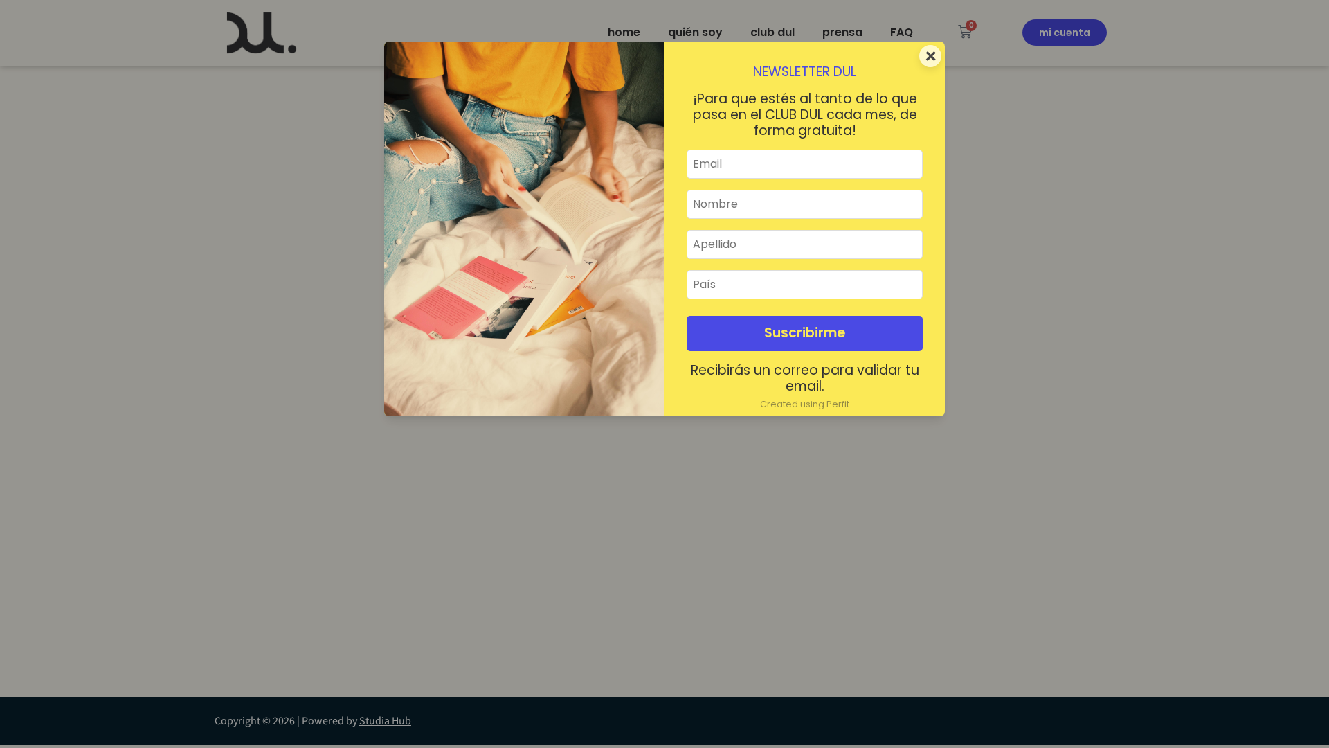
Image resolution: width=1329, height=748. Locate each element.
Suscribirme (804, 332)
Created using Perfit (804, 404)
